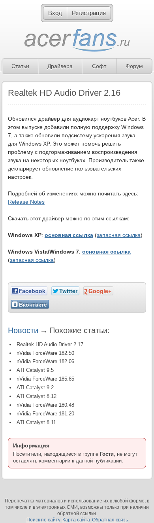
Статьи (20, 66)
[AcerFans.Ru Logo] (77, 40)
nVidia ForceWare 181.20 (45, 414)
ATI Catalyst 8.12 (36, 396)
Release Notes (26, 202)
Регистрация (89, 12)
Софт (99, 66)
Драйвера (60, 66)
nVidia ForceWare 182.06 (45, 361)
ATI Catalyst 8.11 (36, 422)
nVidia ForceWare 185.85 (45, 379)
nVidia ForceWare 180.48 (45, 405)
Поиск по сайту (43, 520)
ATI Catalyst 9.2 (35, 387)
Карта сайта (76, 520)
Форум (134, 66)
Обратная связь (110, 520)
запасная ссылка (119, 235)
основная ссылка (69, 235)
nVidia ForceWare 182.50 (45, 353)
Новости (23, 330)
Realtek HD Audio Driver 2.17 (50, 344)
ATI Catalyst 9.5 (35, 370)
